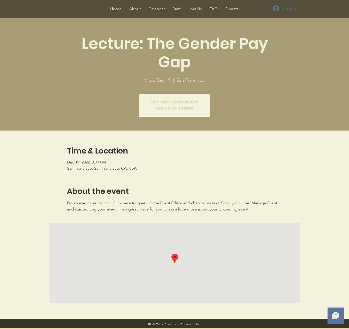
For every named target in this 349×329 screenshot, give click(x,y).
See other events (174, 108)
